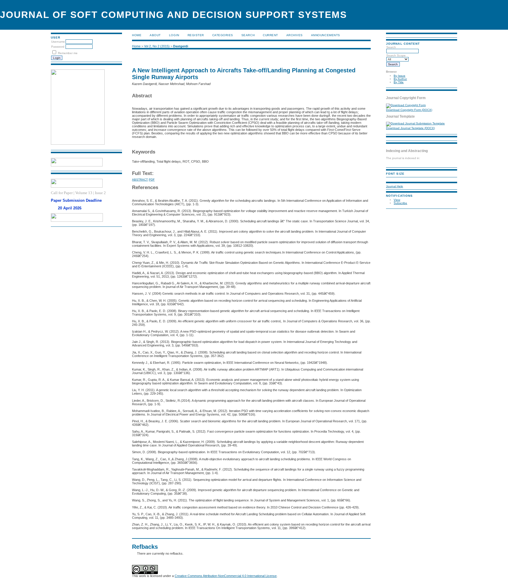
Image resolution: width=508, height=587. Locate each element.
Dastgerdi (180, 46)
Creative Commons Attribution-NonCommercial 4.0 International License (226, 576)
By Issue (399, 75)
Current (270, 35)
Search (248, 35)
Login (174, 35)
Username (58, 41)
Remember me (68, 53)
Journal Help (394, 186)
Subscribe (400, 203)
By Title (399, 82)
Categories (222, 35)
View (397, 199)
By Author (400, 79)
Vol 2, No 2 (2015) (157, 46)
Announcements (325, 35)
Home (136, 35)
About (155, 35)
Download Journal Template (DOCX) (410, 128)
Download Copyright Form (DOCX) (409, 109)
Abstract (140, 179)
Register (196, 35)
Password (57, 46)
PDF (152, 179)
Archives (294, 35)
